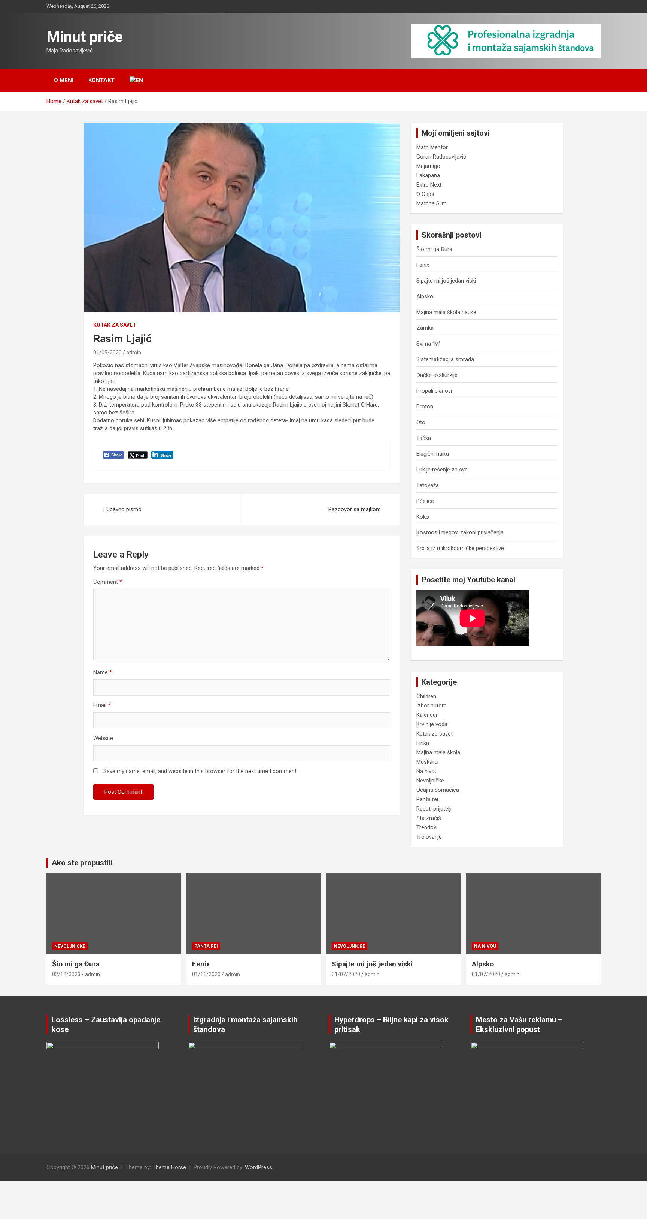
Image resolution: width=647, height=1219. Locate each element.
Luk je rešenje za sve (442, 469)
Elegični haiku (432, 453)
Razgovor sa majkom (354, 509)
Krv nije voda (431, 724)
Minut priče (84, 37)
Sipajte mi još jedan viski (446, 280)
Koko (422, 516)
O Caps (425, 194)
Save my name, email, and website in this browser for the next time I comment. (200, 771)
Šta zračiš (428, 818)
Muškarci (427, 761)
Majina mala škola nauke (446, 312)
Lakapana (428, 175)
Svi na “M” (428, 343)
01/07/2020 (346, 974)
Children (426, 696)
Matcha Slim (431, 203)
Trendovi (426, 827)
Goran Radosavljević (441, 156)
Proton (424, 406)
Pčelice (425, 501)
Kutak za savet (114, 325)
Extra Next (428, 184)
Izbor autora (431, 705)
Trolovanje (429, 836)
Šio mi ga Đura (434, 249)
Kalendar (427, 715)
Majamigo (428, 166)
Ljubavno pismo (122, 509)
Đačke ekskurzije (437, 375)
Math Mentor (432, 147)
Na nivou (427, 771)
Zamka (425, 328)
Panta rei (427, 799)
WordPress (258, 1167)
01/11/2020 (206, 974)
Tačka (423, 438)
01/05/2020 (107, 353)
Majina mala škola (438, 752)
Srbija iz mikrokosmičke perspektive (460, 548)
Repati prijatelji (434, 808)
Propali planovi (434, 390)
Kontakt (101, 80)
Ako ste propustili (82, 862)
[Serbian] (139, 80)
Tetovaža (427, 485)
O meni (63, 80)
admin (133, 353)
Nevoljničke (430, 780)
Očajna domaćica (437, 790)
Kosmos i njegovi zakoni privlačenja (460, 532)
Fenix (422, 265)
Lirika (422, 743)
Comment (107, 582)
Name (102, 672)
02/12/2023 (66, 974)
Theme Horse (169, 1167)
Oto (420, 422)
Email (101, 705)
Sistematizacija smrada (445, 359)
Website (103, 738)
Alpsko (424, 296)
